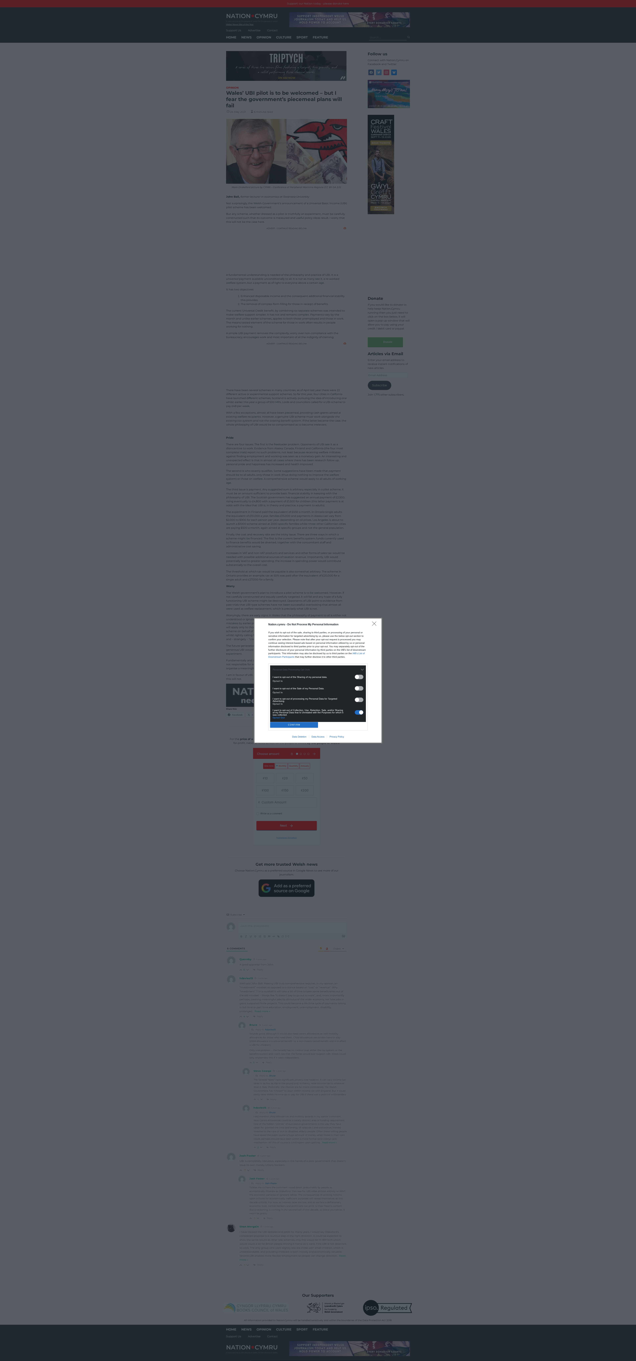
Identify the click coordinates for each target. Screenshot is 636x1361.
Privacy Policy (337, 736)
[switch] (359, 677)
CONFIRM (294, 725)
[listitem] (318, 669)
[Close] (375, 625)
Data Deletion (299, 736)
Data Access (318, 736)
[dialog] (318, 680)
